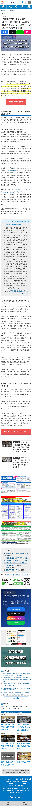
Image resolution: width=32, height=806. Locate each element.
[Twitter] (12, 32)
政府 (18, 575)
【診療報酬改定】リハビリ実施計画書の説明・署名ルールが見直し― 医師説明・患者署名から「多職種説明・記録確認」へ (17, 679)
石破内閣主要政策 (11, 570)
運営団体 (23, 783)
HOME (4, 779)
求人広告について (24, 788)
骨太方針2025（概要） (16, 102)
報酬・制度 (29, 7)
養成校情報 (16, 781)
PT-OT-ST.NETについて (12, 783)
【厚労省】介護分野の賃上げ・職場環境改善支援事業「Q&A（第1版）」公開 (16, 684)
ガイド (22, 2)
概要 (7, 568)
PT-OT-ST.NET (8, 2)
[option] (16, 637)
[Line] (20, 32)
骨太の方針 (11, 575)
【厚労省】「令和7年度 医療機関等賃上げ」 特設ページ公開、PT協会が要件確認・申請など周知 (17, 693)
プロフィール (12, 786)
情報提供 (12, 793)
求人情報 (9, 7)
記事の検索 (8, 803)
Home (2, 10)
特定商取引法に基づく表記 (10, 788)
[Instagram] (27, 32)
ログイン (26, 2)
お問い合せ (19, 793)
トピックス (3, 7)
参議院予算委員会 (13, 170)
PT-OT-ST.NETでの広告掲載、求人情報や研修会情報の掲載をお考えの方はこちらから (16, 771)
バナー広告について (9, 790)
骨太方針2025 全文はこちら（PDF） (16, 432)
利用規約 (20, 786)
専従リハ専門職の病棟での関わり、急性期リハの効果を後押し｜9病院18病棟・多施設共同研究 (16, 674)
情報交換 (22, 7)
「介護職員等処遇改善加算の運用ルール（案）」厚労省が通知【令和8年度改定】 (16, 689)
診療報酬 (23, 781)
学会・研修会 (16, 7)
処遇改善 (25, 575)
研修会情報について (22, 790)
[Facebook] (4, 32)
